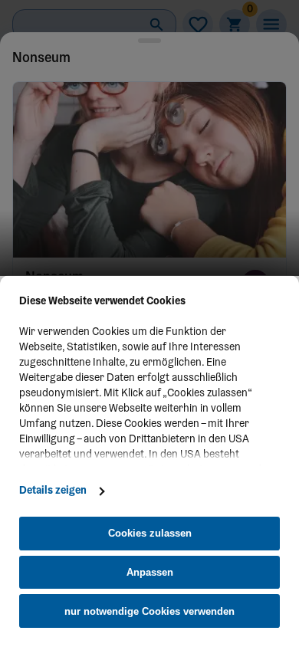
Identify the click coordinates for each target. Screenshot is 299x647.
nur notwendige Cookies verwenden (149, 611)
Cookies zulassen (150, 533)
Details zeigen (53, 491)
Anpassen (150, 572)
